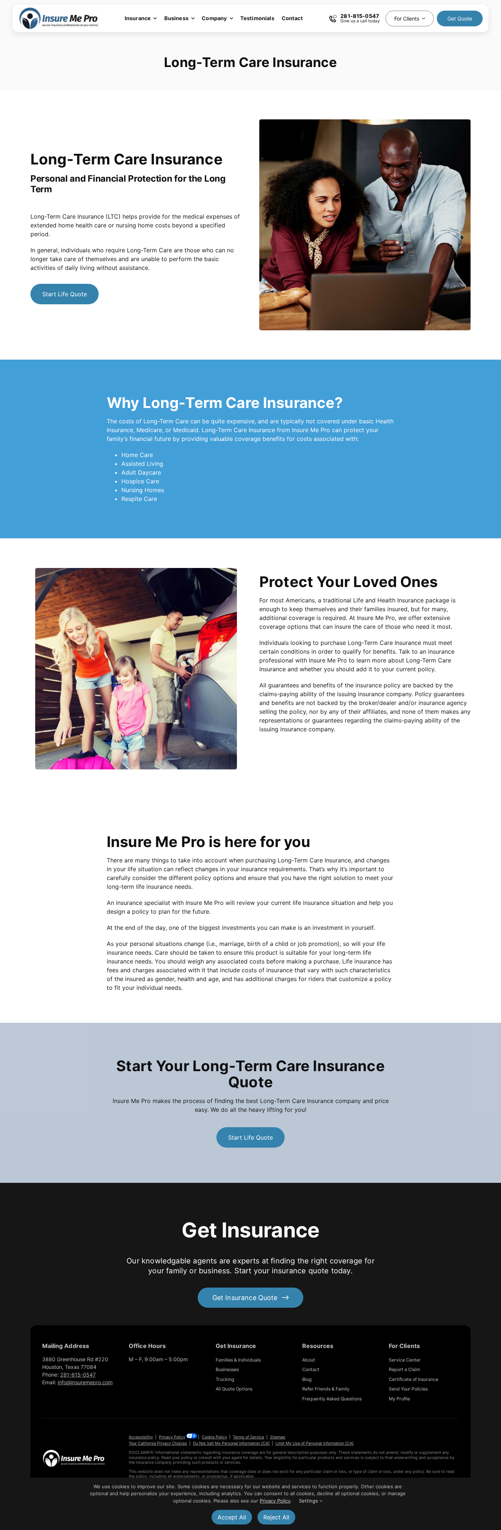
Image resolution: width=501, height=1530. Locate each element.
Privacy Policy (172, 1437)
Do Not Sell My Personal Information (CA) (231, 1443)
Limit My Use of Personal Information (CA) (314, 1443)
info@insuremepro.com (85, 1382)
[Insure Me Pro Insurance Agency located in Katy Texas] (73, 1452)
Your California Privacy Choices (158, 1443)
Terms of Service (248, 1437)
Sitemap (277, 1437)
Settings (309, 1501)
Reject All (276, 1517)
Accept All (231, 1517)
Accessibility (141, 1437)
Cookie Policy (214, 1437)
